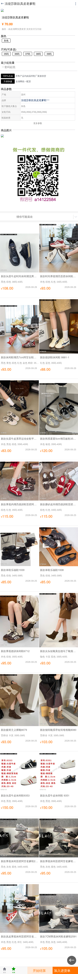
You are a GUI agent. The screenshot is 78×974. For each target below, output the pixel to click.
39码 (49, 53)
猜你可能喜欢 (25, 216)
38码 (38, 53)
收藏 (13, 970)
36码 (17, 53)
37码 (27, 53)
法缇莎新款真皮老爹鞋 (35, 100)
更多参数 (37, 123)
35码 (6, 53)
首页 (4, 970)
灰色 (6, 40)
